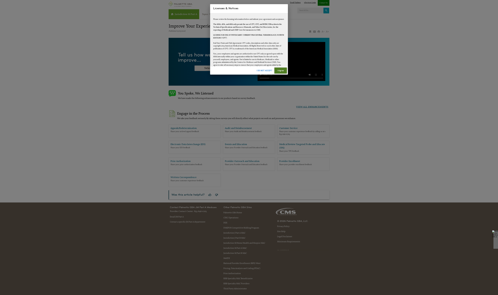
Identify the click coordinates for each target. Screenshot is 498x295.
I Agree (281, 71)
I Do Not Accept (264, 71)
